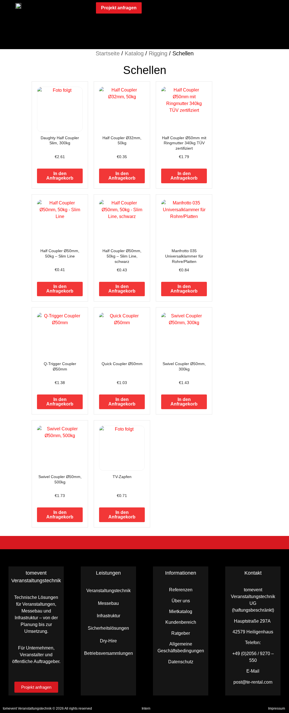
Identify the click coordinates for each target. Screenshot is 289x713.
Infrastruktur (108, 615)
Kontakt (253, 573)
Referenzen (180, 589)
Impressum (276, 708)
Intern (146, 708)
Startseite (108, 53)
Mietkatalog (180, 611)
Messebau (108, 603)
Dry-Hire (108, 640)
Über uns (181, 600)
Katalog (134, 53)
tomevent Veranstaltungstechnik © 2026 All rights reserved (47, 708)
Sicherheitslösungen (108, 628)
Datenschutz (180, 661)
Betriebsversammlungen (108, 653)
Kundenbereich (180, 622)
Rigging (158, 53)
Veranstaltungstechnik (108, 590)
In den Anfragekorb (59, 175)
